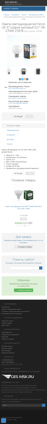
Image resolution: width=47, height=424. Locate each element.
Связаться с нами (7, 321)
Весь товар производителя (17, 88)
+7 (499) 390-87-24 (7, 360)
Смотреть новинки (24, 290)
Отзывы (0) (10, 135)
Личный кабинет (7, 346)
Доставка (10, 139)
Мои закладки (6, 350)
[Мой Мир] (27, 79)
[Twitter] (22, 79)
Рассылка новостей (8, 353)
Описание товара (13, 126)
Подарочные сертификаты (10, 334)
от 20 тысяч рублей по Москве (18, 103)
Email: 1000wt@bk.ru (8, 362)
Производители (7, 332)
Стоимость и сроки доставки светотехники (15, 311)
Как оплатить (22, 98)
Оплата (9, 144)
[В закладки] (27, 116)
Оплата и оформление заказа (11, 309)
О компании (6, 307)
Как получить (12, 98)
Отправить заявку (24, 247)
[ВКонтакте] (20, 79)
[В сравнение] (31, 116)
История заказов (7, 348)
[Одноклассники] (25, 79)
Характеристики (12, 130)
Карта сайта (5, 325)
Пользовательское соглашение (12, 313)
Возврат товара (7, 323)
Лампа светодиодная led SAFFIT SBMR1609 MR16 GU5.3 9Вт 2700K (23, 207)
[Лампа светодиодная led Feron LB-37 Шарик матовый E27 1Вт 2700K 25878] (23, 51)
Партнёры (5, 337)
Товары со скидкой (8, 339)
